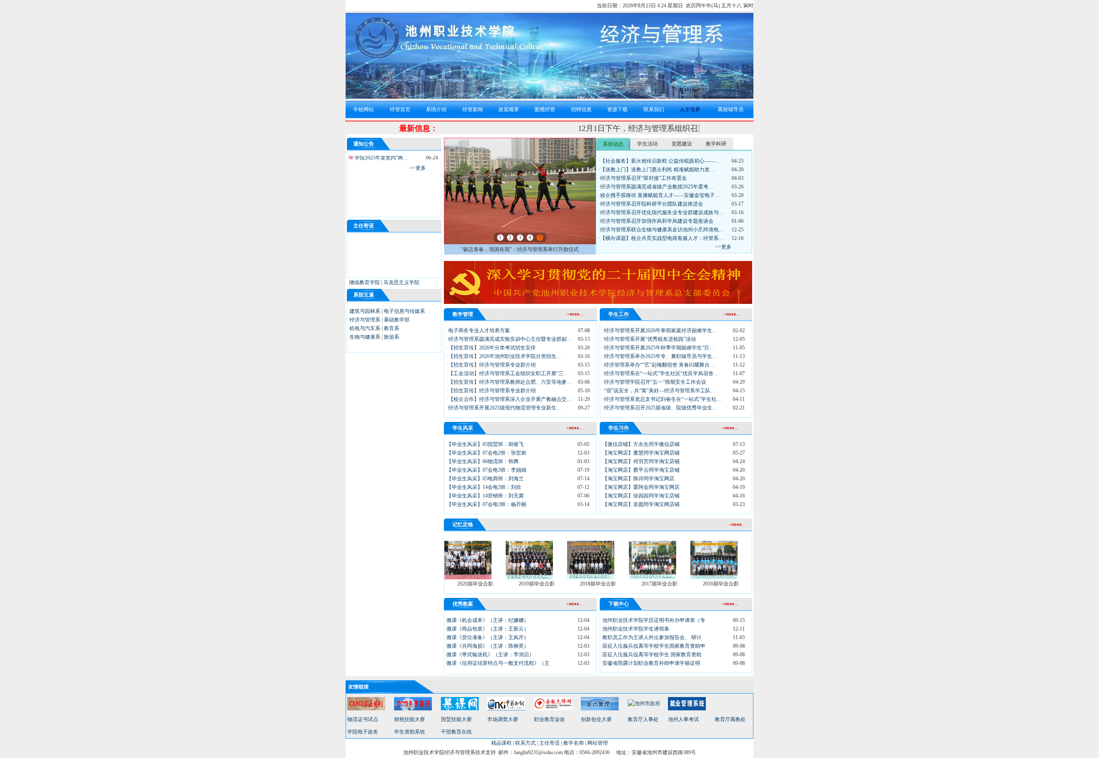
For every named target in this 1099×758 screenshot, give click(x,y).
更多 (421, 163)
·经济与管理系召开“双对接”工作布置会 (642, 178)
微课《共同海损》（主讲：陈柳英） (487, 646)
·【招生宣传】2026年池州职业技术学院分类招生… (504, 356)
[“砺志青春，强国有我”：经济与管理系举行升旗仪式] (519, 243)
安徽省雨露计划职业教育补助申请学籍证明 (651, 663)
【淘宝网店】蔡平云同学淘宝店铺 (641, 470)
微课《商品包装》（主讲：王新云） (487, 629)
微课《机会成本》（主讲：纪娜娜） (487, 620)
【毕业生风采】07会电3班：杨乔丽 (486, 504)
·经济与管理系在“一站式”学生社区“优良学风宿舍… (660, 373)
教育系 (391, 328)
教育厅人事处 (643, 719)
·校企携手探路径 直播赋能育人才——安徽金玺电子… (659, 195)
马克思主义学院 (401, 282)
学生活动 (647, 144)
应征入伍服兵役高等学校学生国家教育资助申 (653, 646)
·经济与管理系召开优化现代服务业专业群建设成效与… (661, 212)
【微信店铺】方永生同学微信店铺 (641, 444)
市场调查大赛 (502, 719)
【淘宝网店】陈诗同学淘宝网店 (638, 479)
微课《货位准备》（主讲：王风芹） (487, 637)
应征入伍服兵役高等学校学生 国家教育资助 (651, 655)
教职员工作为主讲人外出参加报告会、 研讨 (651, 637)
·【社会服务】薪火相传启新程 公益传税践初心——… (659, 161)
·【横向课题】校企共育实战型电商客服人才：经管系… (661, 238)
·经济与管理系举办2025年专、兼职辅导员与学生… (659, 356)
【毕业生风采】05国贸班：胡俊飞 (485, 444)
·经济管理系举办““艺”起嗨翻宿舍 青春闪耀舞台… (658, 365)
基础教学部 (397, 320)
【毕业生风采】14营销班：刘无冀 (485, 496)
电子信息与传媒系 (404, 311)
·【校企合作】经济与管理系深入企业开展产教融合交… (509, 399)
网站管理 (597, 743)
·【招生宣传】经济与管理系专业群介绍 (491, 365)
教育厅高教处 (730, 719)
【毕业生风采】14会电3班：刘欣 (483, 487)
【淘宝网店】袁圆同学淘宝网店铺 (641, 504)
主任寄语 (549, 743)
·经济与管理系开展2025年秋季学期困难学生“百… (658, 348)
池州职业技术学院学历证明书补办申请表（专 (653, 620)
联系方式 (525, 743)
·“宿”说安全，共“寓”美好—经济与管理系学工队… (659, 391)
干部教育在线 (456, 732)
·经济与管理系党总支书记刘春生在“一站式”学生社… (662, 399)
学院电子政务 (362, 732)
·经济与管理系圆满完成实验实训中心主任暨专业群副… (509, 339)
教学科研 (716, 144)
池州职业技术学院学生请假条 (635, 629)
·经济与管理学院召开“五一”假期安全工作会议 (654, 382)
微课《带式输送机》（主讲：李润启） (490, 655)
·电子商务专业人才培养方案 (478, 330)
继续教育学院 (364, 282)
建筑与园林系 (364, 311)
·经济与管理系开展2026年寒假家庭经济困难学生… (659, 330)
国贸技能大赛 (456, 719)
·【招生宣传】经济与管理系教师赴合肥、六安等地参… (509, 382)
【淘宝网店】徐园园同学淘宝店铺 (641, 496)
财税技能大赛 (409, 719)
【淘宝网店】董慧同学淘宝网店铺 (641, 453)
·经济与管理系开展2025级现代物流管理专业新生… (504, 408)
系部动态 (613, 144)
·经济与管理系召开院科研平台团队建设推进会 (650, 204)
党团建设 (681, 144)
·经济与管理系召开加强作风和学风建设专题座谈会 (655, 221)
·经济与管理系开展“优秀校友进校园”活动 (649, 339)
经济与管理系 (364, 320)
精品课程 (501, 743)
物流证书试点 (362, 719)
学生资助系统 (409, 732)
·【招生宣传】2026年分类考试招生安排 (491, 348)
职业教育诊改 (549, 719)
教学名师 (573, 743)
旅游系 (391, 337)
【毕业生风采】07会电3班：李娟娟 (486, 470)
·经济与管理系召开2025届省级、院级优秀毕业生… (659, 408)
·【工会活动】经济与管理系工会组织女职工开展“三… (507, 373)
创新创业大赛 (596, 719)
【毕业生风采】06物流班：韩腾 (482, 461)
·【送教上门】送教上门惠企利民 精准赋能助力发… (656, 170)
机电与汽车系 (364, 328)
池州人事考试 (683, 719)
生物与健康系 (364, 337)
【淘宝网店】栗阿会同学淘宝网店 (641, 487)
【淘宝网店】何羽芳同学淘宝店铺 (641, 461)
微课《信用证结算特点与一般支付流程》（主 (498, 663)
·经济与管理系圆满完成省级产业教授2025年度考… (655, 187)
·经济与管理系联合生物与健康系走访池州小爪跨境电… (661, 230)
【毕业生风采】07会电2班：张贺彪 (486, 453)
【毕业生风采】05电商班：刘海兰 (485, 479)
